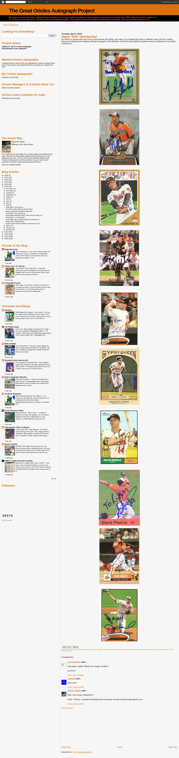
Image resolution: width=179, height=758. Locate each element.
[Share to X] (71, 647)
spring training (163, 649)
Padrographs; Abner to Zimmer (17, 427)
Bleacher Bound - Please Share (26, 413)
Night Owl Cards (11, 249)
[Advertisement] (82, 726)
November (10, 191)
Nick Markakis (134, 649)
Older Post (173, 747)
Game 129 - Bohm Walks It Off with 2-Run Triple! (32, 329)
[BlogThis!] (69, 647)
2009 (6, 238)
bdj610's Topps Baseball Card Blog (18, 461)
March (8, 225)
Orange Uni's (154, 649)
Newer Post (66, 747)
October (9, 193)
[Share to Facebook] (74, 647)
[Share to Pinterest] (77, 647)
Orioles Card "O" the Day (15, 266)
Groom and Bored (22, 346)
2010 (6, 236)
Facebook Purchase (23, 379)
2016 (6, 180)
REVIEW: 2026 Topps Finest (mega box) (29, 446)
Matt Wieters (125, 649)
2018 (6, 175)
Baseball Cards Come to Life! (16, 360)
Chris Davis (88, 649)
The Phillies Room (12, 327)
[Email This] (66, 647)
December (10, 188)
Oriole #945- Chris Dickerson (15, 213)
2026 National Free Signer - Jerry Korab (29, 312)
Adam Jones (70, 649)
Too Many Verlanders (13, 394)
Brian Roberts (79, 649)
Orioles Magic (74, 690)
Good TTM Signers (11, 25)
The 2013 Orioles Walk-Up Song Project (19, 209)
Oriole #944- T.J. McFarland (15, 217)
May (7, 203)
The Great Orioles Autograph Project (51, 11)
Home (119, 747)
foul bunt (8, 310)
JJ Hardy (106, 649)
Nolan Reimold (144, 649)
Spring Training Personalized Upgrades (19, 211)
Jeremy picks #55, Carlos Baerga (27, 429)
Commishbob (74, 662)
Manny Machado (115, 649)
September (10, 195)
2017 (6, 177)
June (8, 201)
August (8, 197)
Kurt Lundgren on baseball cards (27, 362)
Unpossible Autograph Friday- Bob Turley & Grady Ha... (24, 215)
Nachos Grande (11, 444)
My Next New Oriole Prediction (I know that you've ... (23, 223)
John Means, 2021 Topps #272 (26, 268)
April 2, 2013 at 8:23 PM (76, 687)
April (7, 205)
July (7, 199)
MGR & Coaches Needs (11, 88)
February (9, 228)
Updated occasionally (10, 77)
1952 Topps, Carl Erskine (24, 285)
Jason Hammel (98, 649)
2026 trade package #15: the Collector (29, 396)
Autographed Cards (12, 283)
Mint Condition (10, 344)
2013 (6, 186)
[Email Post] (63, 646)
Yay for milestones (22, 251)
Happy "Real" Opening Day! (15, 221)
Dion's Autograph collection (16, 377)
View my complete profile (11, 165)
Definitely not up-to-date (11, 98)
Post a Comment (67, 708)
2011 (6, 234)
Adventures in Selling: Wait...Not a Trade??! (30, 463)
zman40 (71, 678)
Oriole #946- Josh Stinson (14, 207)
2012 (6, 232)
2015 (6, 182)
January (9, 230)
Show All (53, 478)
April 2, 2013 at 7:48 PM (76, 675)
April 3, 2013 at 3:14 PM (76, 704)
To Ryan (69, 651)
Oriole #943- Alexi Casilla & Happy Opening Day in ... (23, 219)
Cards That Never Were (14, 410)
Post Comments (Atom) (82, 752)
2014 (6, 184)
